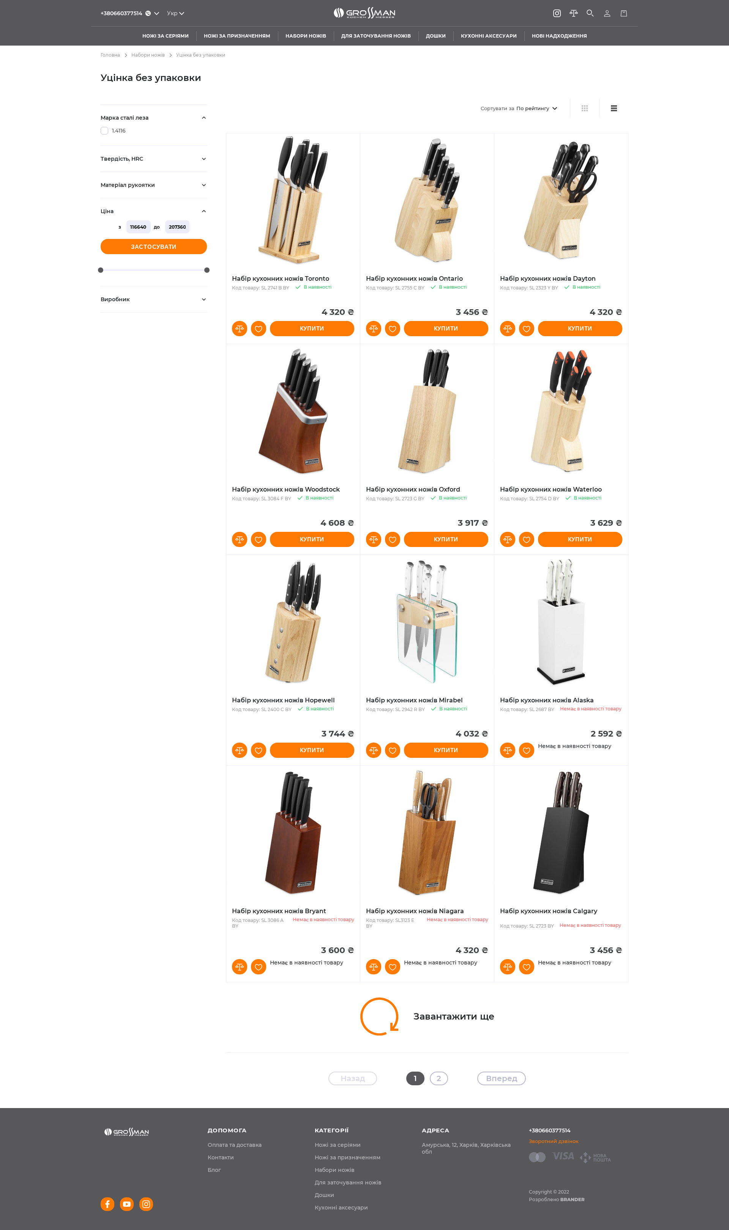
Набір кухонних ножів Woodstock (286, 489)
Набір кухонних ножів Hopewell (283, 700)
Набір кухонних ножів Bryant (279, 911)
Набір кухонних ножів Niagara (415, 911)
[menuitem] (235, 1144)
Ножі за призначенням (347, 1157)
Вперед (502, 1078)
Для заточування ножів (348, 1182)
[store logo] (364, 13)
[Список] (613, 108)
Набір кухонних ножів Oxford (413, 489)
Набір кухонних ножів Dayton (548, 278)
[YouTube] (127, 1204)
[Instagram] (557, 13)
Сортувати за (497, 108)
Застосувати (154, 246)
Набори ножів (148, 55)
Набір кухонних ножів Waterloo (551, 489)
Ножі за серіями (338, 1144)
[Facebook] (107, 1204)
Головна (110, 55)
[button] (239, 328)
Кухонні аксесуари (341, 1207)
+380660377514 (550, 1130)
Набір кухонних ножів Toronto (280, 278)
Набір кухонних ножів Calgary (548, 911)
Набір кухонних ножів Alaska (547, 700)
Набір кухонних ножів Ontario (414, 278)
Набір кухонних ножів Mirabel (414, 700)
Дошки (324, 1195)
